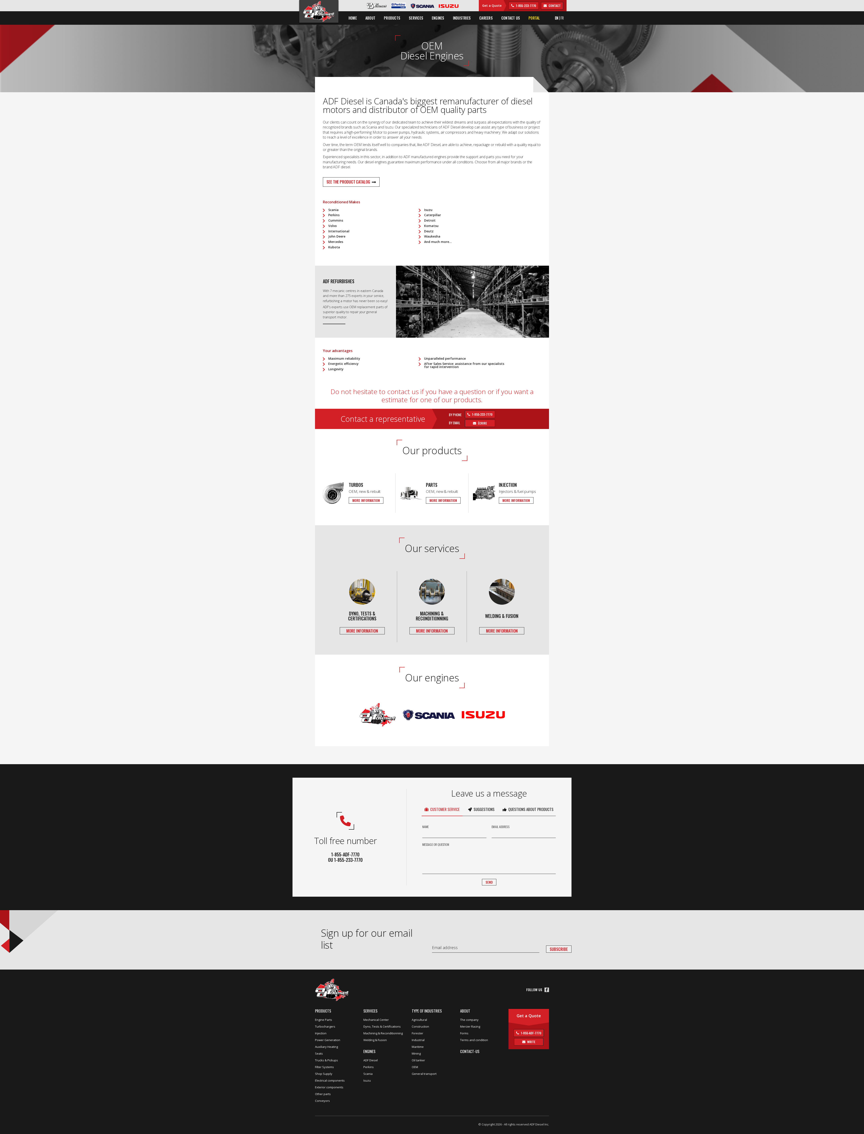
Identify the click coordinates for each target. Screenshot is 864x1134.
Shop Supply (323, 1074)
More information (366, 500)
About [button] (370, 18)
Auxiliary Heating (326, 1047)
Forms (464, 1033)
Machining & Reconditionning (383, 1033)
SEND (489, 882)
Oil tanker (418, 1060)
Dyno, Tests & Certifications (382, 1026)
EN (556, 18)
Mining (416, 1053)
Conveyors (322, 1101)
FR (562, 18)
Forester (417, 1033)
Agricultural (419, 1020)
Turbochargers (325, 1026)
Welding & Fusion (375, 1040)
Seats (319, 1053)
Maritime (418, 1047)
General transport (424, 1074)
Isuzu (367, 1080)
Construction (420, 1026)
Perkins (368, 1067)
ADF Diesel (370, 1060)
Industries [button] (462, 18)
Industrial (418, 1040)
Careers (486, 18)
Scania (368, 1074)
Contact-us (469, 1051)
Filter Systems (324, 1067)
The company (469, 1020)
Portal (534, 18)
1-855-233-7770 (525, 5)
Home (353, 18)
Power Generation (327, 1040)
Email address (500, 826)
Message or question (435, 844)
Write (530, 1041)
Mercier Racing (470, 1026)
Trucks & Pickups (326, 1060)
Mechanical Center (376, 1020)
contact (554, 5)
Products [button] (392, 18)
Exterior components (329, 1087)
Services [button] (416, 18)
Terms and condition (474, 1040)
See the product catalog (348, 182)
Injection (320, 1033)
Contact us (510, 18)
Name (425, 826)
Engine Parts (323, 1020)
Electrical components (330, 1080)
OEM (415, 1067)
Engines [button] (438, 18)
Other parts (323, 1094)
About (465, 1011)
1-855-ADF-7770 (530, 1033)
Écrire (482, 423)
